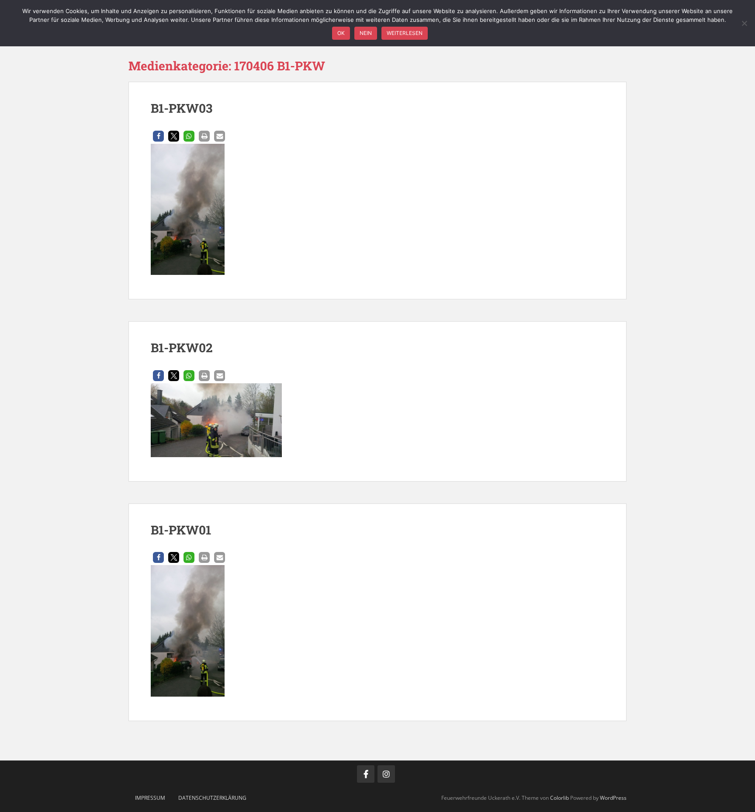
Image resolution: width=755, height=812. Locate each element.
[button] (158, 136)
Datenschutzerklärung (212, 798)
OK (341, 33)
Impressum (150, 798)
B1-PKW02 (182, 348)
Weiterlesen (405, 33)
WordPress (613, 798)
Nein (366, 33)
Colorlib (559, 798)
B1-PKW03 (181, 108)
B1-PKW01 (181, 530)
